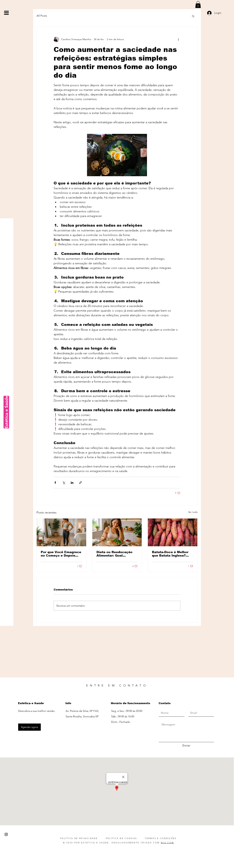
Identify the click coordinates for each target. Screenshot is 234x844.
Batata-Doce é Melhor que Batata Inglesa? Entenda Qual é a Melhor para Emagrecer (171, 553)
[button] (6, 13)
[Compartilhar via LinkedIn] (72, 482)
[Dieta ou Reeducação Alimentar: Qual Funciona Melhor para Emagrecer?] (117, 532)
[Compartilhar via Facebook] (55, 482)
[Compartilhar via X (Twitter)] (63, 482)
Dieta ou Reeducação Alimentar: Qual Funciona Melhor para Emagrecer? (114, 553)
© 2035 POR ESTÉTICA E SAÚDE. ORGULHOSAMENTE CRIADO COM (118, 842)
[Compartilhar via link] (80, 482)
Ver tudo (193, 512)
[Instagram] (6, 834)
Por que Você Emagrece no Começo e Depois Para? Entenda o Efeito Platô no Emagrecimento (61, 553)
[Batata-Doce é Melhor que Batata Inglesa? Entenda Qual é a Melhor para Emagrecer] (172, 532)
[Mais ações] (178, 39)
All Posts (41, 15)
